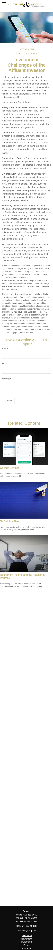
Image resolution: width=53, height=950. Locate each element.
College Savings (9, 467)
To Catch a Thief (9, 521)
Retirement (26, 939)
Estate (26, 945)
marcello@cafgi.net (26, 930)
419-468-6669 (30, 915)
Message (6, 378)
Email (4, 363)
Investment (26, 942)
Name (5, 348)
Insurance (26, 948)
